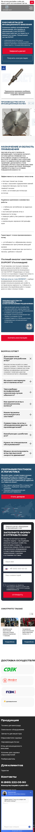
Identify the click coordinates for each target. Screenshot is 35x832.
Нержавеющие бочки (10, 742)
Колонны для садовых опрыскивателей (10, 753)
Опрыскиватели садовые (11, 738)
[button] (17, 58)
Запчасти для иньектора (11, 734)
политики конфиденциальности (18, 588)
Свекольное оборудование (12, 730)
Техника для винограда (11, 725)
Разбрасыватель (8, 759)
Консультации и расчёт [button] (15, 785)
